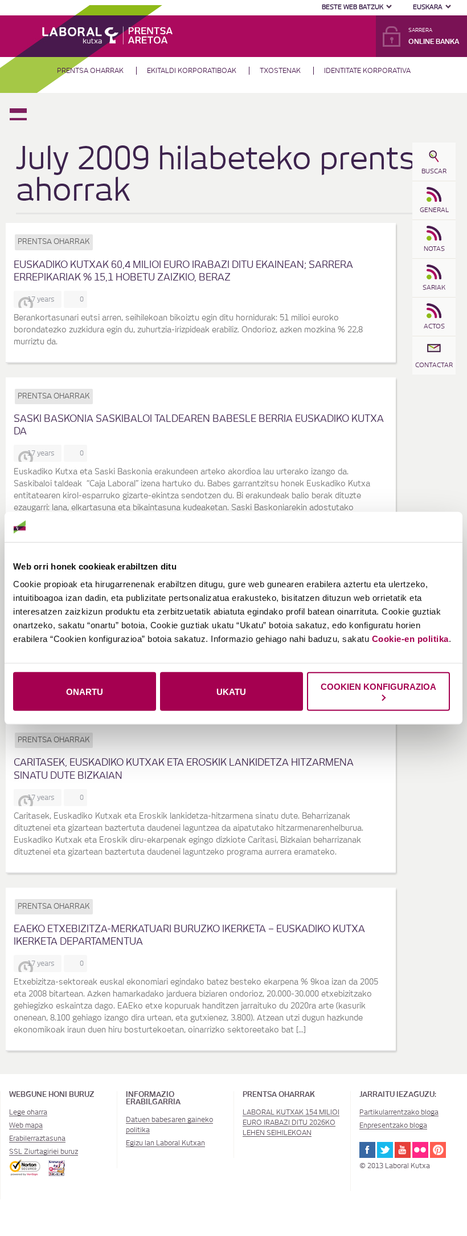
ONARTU (84, 691)
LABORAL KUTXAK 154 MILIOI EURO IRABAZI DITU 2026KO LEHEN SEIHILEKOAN (291, 1122)
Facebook (367, 1150)
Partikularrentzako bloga (399, 1112)
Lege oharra (28, 1112)
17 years (42, 299)
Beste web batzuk (352, 7)
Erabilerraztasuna (37, 1138)
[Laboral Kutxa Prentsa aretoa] (107, 34)
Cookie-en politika (410, 639)
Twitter (385, 1150)
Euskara (428, 7)
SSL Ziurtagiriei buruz (43, 1151)
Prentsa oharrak (90, 70)
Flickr (420, 1150)
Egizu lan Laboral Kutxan (165, 1143)
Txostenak (280, 70)
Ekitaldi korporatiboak (191, 70)
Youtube (403, 1150)
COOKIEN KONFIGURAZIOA (378, 687)
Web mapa (26, 1125)
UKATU (231, 691)
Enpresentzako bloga (393, 1125)
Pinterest (438, 1150)
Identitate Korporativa (367, 70)
